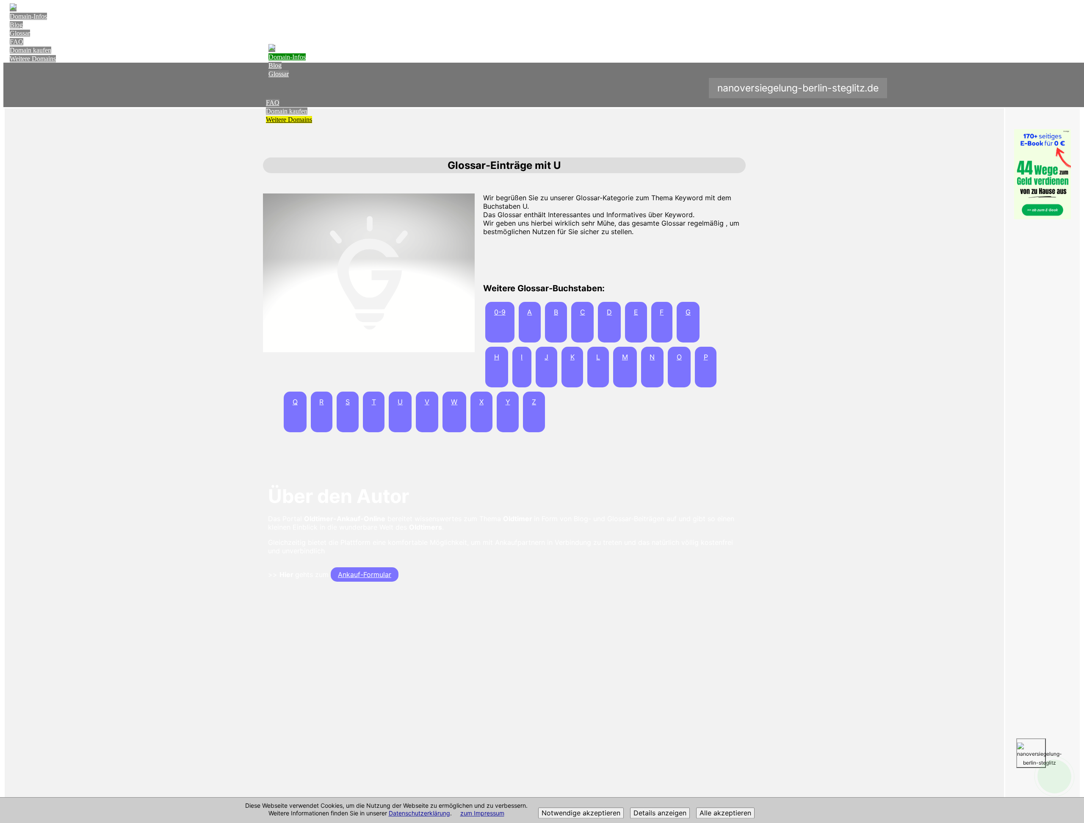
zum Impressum (482, 813)
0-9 (500, 312)
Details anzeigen (659, 813)
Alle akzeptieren (725, 813)
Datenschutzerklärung (419, 813)
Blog (16, 24)
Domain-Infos (28, 16)
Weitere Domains (33, 58)
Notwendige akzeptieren (581, 813)
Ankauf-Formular (364, 574)
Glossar (20, 33)
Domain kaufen (30, 50)
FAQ (16, 41)
